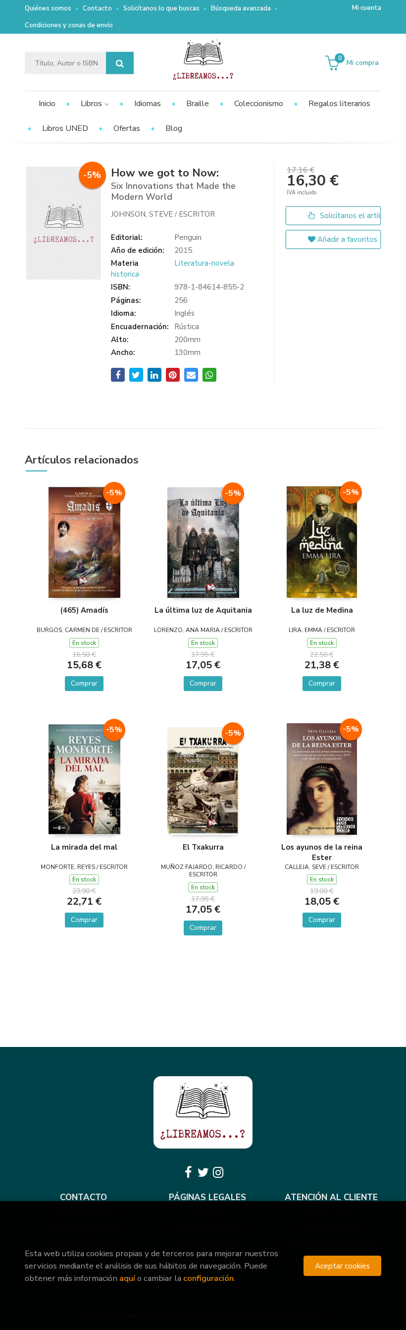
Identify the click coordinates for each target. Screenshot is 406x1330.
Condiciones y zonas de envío (69, 25)
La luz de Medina (322, 610)
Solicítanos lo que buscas (161, 8)
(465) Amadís (84, 610)
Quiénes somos (48, 8)
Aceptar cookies (342, 1266)
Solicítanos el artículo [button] (349, 216)
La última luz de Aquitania (203, 610)
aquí (127, 1278)
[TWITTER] (203, 1172)
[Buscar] (120, 63)
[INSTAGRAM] (217, 1172)
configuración (208, 1278)
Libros (92, 103)
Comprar (84, 683)
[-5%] (84, 542)
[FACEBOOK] (188, 1172)
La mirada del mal (84, 847)
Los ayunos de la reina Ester (321, 852)
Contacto (97, 8)
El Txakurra (203, 847)
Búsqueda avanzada (241, 8)
